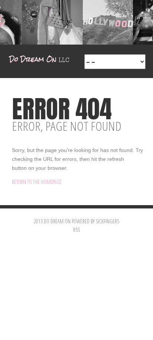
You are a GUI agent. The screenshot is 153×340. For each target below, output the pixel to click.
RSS (76, 229)
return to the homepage (37, 181)
